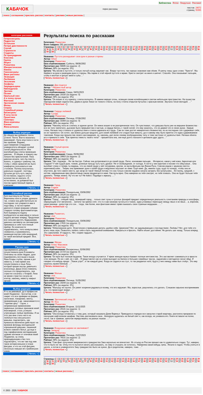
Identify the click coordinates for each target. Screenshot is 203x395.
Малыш (58, 273)
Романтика (60, 42)
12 (107, 47)
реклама (60, 15)
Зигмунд (55, 330)
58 (198, 49)
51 (161, 49)
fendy (53, 149)
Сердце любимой (63, 111)
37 (85, 49)
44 (123, 49)
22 (161, 47)
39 (96, 49)
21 (155, 47)
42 (112, 49)
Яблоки (58, 242)
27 (188, 47)
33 (63, 49)
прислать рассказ (34, 15)
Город (57, 185)
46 (134, 49)
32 (58, 49)
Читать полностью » (55, 78)
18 (139, 47)
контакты (49, 15)
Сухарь (54, 113)
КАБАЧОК (23, 390)
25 (177, 47)
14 (118, 47)
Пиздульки (185, 3)
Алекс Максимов (59, 244)
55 (182, 49)
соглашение (17, 15)
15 (123, 47)
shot (53, 216)
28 (193, 47)
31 (53, 49)
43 (117, 49)
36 (80, 49)
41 (107, 49)
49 (150, 49)
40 (101, 49)
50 (155, 49)
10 (96, 47)
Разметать (60, 214)
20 (150, 47)
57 (193, 49)
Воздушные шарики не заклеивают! (72, 328)
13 (112, 47)
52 (166, 49)
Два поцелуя (61, 85)
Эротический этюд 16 (65, 299)
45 (128, 49)
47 (139, 49)
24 (171, 47)
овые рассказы (74, 15)
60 (53, 52)
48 (144, 49)
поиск (6, 15)
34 (69, 49)
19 (145, 47)
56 (188, 49)
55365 (198, 10)
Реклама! (196, 3)
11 (102, 47)
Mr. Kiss (55, 302)
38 (90, 49)
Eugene (54, 187)
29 (198, 47)
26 (182, 47)
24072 (198, 8)
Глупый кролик (62, 147)
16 (128, 47)
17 (134, 47)
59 (47, 52)
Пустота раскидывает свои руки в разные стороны (79, 56)
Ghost (54, 59)
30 (47, 49)
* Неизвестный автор (61, 87)
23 (166, 47)
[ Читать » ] (33, 188)
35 (74, 49)
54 (177, 49)
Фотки (175, 3)
